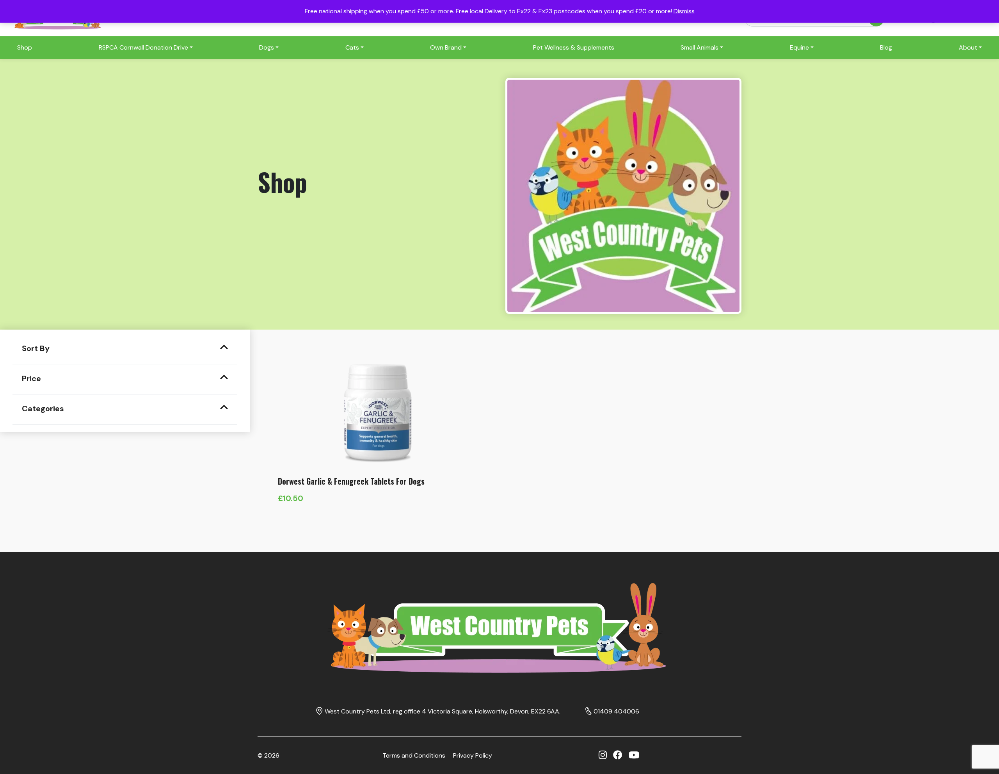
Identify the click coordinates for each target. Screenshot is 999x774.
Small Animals (699, 47)
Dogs (266, 47)
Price (31, 378)
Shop (24, 47)
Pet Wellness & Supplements (573, 47)
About (968, 47)
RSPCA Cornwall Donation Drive (143, 47)
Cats (352, 47)
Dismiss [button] (684, 11)
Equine (799, 47)
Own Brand (446, 47)
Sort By (36, 348)
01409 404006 (616, 711)
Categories (43, 408)
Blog (886, 47)
